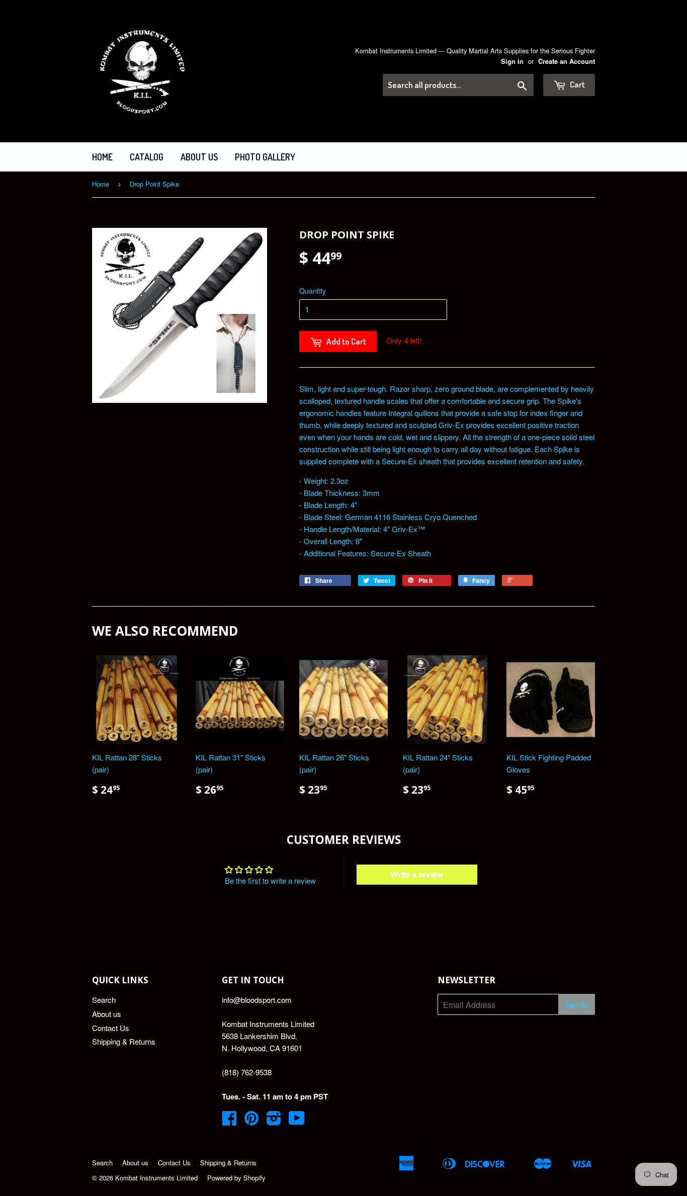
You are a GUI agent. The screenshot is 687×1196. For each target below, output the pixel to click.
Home (102, 156)
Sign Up (576, 1004)
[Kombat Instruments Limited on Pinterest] (251, 1121)
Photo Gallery (265, 156)
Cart (576, 84)
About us (199, 156)
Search (104, 999)
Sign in (512, 61)
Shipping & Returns (123, 1041)
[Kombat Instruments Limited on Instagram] (274, 1121)
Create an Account (566, 61)
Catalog (146, 156)
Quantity (312, 291)
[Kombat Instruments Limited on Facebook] (229, 1121)
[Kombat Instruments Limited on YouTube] (297, 1121)
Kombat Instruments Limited (156, 1177)
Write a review (416, 874)
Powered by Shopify (236, 1177)
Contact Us (110, 1027)
